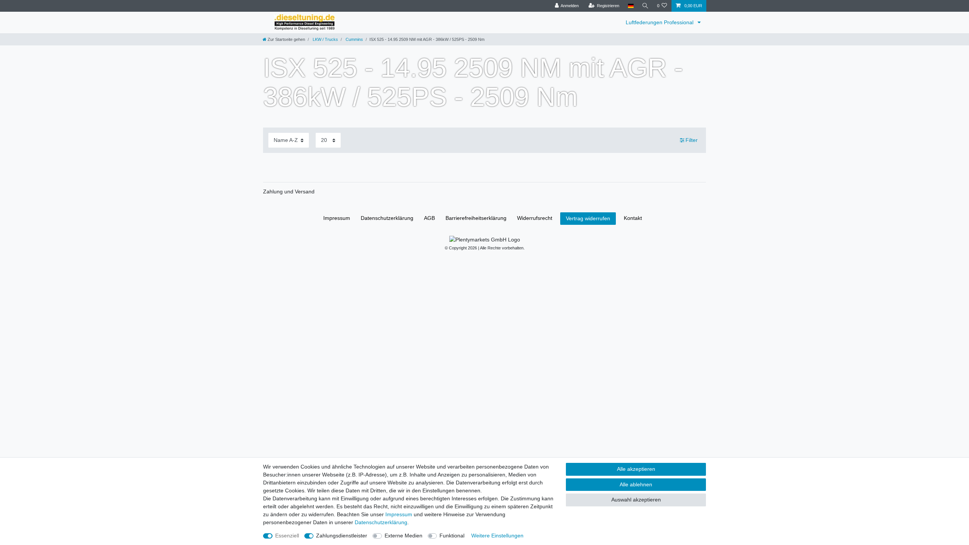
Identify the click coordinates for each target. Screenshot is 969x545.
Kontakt (633, 218)
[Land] (630, 6)
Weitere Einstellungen (497, 536)
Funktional (451, 536)
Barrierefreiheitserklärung (476, 218)
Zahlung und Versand (289, 191)
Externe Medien (403, 536)
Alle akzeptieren (636, 469)
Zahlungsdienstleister (341, 536)
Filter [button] (691, 140)
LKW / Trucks (325, 39)
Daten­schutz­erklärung (387, 218)
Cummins (353, 39)
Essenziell (287, 536)
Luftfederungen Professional (660, 22)
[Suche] (645, 6)
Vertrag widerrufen (588, 218)
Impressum (336, 218)
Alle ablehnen (636, 484)
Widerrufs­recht (534, 218)
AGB (429, 218)
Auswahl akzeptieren (636, 500)
